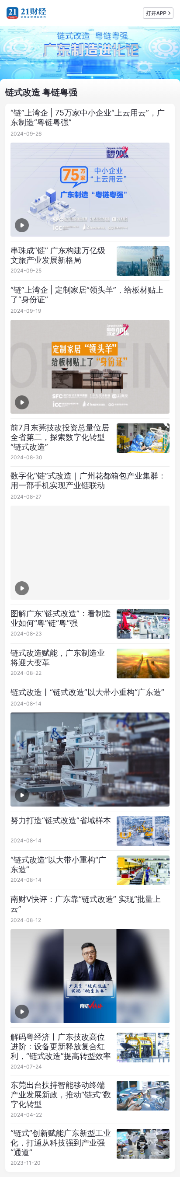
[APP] (158, 13)
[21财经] (26, 13)
